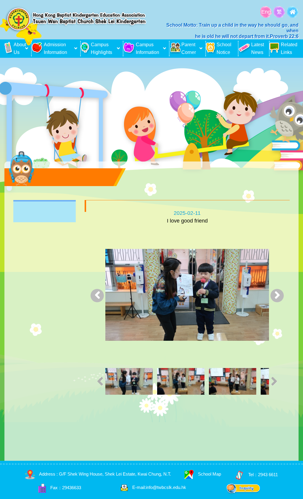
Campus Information (147, 48)
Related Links (289, 48)
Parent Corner (188, 48)
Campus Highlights (101, 48)
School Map (209, 473)
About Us (19, 48)
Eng (266, 12)
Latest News (257, 48)
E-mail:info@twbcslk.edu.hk (159, 487)
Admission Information (55, 48)
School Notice (224, 48)
